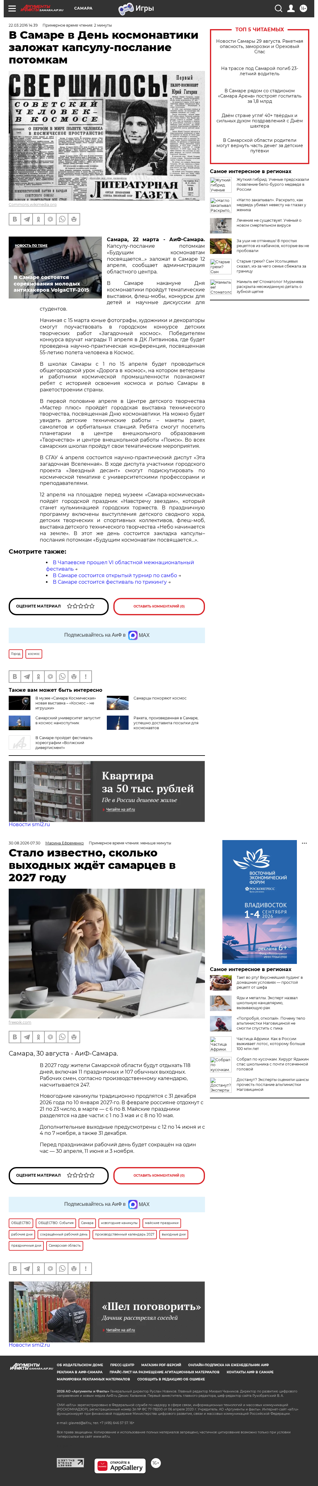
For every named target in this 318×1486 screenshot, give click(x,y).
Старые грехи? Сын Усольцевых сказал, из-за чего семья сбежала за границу (271, 266)
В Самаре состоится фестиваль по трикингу (110, 582)
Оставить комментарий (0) (159, 606)
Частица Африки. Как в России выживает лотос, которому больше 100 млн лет (271, 1043)
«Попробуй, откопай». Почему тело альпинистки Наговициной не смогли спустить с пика (271, 1023)
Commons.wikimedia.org (33, 204)
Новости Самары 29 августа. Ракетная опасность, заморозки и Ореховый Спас (259, 46)
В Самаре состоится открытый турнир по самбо (115, 575)
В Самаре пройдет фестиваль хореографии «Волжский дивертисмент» (64, 742)
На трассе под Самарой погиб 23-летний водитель (259, 71)
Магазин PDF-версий (161, 1365)
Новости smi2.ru (29, 824)
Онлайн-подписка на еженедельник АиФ (228, 1365)
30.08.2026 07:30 (24, 843)
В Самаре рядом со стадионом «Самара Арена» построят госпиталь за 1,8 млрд (260, 96)
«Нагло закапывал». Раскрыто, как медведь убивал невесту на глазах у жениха (271, 205)
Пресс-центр (122, 1365)
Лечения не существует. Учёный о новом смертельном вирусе (269, 223)
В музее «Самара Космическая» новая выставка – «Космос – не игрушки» (65, 703)
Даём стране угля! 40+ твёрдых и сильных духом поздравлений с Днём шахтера (259, 121)
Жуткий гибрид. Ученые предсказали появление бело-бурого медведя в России (273, 184)
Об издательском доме (80, 1365)
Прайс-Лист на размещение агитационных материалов (165, 1372)
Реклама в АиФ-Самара (79, 1372)
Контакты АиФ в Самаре (250, 1372)
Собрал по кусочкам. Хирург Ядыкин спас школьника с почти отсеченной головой (273, 1064)
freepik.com (20, 1022)
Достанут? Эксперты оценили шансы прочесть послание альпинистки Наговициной (273, 1084)
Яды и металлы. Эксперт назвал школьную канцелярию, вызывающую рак (267, 1003)
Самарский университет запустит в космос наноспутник (68, 720)
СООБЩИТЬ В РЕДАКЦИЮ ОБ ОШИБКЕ (171, 1379)
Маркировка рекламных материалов (93, 1379)
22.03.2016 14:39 (23, 25)
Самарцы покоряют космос (160, 698)
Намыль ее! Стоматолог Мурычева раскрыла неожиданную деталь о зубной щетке (270, 286)
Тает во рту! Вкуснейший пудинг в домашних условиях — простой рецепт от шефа (270, 982)
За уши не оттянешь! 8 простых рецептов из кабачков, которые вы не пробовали (273, 245)
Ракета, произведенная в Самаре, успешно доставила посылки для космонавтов (166, 723)
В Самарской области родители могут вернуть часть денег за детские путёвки (259, 146)
